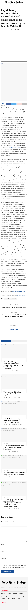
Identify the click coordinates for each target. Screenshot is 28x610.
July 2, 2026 (15, 370)
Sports (8, 598)
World (16, 595)
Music (11, 595)
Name (3, 544)
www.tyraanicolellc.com (18, 291)
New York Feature (5, 596)
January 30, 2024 (15, 29)
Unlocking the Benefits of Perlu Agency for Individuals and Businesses (14, 447)
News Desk (5, 29)
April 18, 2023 (15, 478)
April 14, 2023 (15, 508)
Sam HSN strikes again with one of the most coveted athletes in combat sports (14, 474)
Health (13, 598)
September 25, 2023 (17, 424)
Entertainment (4, 595)
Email (3, 551)
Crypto (13, 596)
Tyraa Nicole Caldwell (15, 147)
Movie (18, 596)
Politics (21, 593)
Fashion (9, 593)
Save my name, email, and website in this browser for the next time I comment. (14, 566)
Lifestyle (3, 593)
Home (2, 7)
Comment (4, 525)
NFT (23, 596)
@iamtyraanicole (22, 295)
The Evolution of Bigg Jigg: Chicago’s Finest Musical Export (12, 393)
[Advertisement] (14, 45)
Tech (18, 598)
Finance (3, 598)
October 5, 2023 (16, 397)
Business (8, 7)
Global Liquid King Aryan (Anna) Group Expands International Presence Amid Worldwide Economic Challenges (13, 365)
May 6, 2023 (15, 451)
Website (3, 558)
